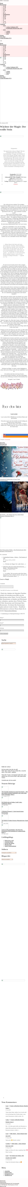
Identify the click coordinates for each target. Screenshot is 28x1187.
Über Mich (2, 36)
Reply (4, 561)
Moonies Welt (8, 844)
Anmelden (7, 1171)
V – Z (4, 22)
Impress (8, 32)
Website (2, 628)
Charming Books (9, 842)
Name (2, 617)
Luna (7, 1106)
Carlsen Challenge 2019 (12, 27)
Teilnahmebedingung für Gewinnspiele (9, 1183)
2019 (4, 25)
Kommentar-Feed (9, 1174)
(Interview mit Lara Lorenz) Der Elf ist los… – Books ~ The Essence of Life (14, 567)
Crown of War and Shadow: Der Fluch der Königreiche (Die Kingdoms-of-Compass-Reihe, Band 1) (13, 831)
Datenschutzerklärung (10, 611)
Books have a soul (9, 840)
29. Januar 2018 (4, 123)
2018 (4, 29)
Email (2, 623)
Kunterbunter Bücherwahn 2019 (14, 28)
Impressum (2, 1180)
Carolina (8, 1143)
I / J (4, 11)
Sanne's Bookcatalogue (10, 846)
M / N (4, 16)
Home (1, 3)
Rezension (7, 439)
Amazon (15, 184)
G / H (4, 10)
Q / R (4, 18)
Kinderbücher (6, 14)
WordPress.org (8, 1175)
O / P (4, 17)
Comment (2, 583)
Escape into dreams (9, 843)
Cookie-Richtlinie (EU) (6, 38)
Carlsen (8, 31)
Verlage (2, 35)
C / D (4, 7)
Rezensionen (3, 4)
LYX (7, 34)
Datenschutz (3, 1182)
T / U (4, 21)
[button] (4, 435)
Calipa (7, 1119)
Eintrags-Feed (8, 1172)
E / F (4, 9)
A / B (4, 6)
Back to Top (3, 1186)
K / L (4, 13)
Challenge (2, 24)
